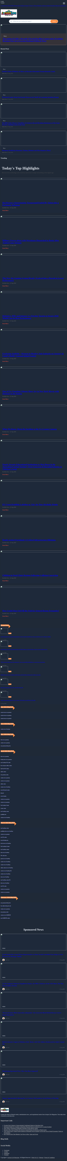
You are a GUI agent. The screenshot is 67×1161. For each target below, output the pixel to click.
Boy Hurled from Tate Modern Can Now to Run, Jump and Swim (21, 1134)
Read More (5, 210)
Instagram (6, 1153)
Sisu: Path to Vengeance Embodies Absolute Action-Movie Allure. (21, 1128)
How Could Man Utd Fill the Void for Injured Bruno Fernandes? (30, 611)
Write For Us (35, 1157)
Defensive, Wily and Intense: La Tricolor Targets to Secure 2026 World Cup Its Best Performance (30, 317)
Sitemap (41, 1157)
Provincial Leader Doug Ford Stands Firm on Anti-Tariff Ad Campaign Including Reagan (30, 97)
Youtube (6, 1154)
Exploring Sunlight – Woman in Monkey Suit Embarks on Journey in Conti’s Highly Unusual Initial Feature (33, 354)
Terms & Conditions (49, 1157)
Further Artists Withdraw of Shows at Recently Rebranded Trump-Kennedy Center (28, 71)
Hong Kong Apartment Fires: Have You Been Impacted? (12, 687)
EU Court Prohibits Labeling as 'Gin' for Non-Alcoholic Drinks (30, 504)
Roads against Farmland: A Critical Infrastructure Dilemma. (29, 540)
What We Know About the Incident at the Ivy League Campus (29, 429)
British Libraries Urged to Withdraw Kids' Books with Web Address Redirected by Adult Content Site (20, 674)
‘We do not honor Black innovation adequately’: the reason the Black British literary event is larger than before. (23, 662)
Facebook (6, 1150)
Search (54, 21)
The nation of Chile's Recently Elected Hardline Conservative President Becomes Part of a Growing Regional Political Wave (33, 40)
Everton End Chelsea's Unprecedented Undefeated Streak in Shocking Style (23, 1125)
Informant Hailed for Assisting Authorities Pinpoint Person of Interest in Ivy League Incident (27, 1127)
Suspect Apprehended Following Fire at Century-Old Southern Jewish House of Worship (18, 700)
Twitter (6, 1151)
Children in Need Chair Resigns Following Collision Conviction (30, 575)
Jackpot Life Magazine (13, 1157)
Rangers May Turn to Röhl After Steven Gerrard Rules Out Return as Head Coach (25, 1130)
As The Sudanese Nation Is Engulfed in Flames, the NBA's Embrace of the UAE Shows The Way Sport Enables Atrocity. (24, 649)
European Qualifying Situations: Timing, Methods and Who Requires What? (26, 150)
